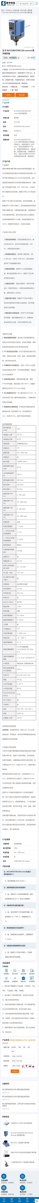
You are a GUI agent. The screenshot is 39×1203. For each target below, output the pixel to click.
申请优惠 (21, 95)
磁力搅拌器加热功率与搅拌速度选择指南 (16, 1089)
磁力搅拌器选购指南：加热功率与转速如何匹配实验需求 (19, 1105)
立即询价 (8, 95)
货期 (19, 1047)
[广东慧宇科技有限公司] (8, 5)
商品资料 (14, 1047)
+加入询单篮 (31, 57)
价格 (24, 1047)
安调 (29, 1047)
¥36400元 (13, 57)
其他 (13, 1051)
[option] (19, 33)
